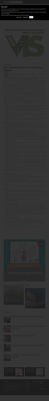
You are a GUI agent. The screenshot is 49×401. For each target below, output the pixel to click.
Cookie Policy (16, 10)
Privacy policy (19, 17)
